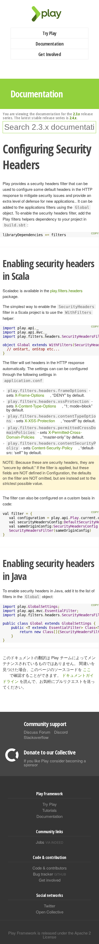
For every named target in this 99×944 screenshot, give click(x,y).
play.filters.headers (66, 290)
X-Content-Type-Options (35, 406)
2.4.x (73, 117)
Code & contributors (49, 868)
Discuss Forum (37, 732)
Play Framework (49, 13)
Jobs (49, 842)
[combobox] (49, 127)
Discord (61, 732)
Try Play (49, 33)
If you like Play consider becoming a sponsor (55, 762)
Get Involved (49, 54)
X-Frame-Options (29, 395)
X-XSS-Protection (40, 420)
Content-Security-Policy (52, 447)
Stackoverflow (36, 737)
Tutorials (49, 810)
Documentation (49, 44)
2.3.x (76, 113)
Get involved (49, 880)
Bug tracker (49, 874)
